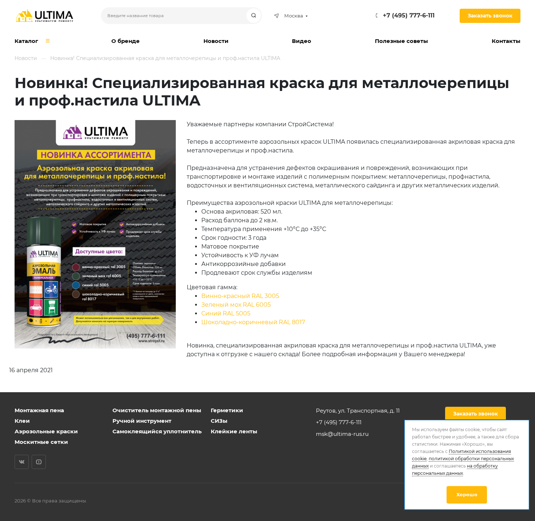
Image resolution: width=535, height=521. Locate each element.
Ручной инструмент (141, 420)
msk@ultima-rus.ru (342, 433)
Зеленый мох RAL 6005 (236, 304)
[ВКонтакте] (22, 462)
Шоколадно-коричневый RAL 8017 (253, 322)
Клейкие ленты (234, 431)
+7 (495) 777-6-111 (409, 15)
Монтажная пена (39, 410)
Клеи (22, 420)
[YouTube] (39, 462)
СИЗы (219, 420)
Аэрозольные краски (46, 431)
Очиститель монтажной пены (156, 410)
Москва (293, 16)
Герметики (227, 410)
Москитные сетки (41, 441)
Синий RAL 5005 (225, 313)
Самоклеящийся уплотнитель (157, 431)
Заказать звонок (490, 15)
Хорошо (466, 494)
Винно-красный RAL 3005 (240, 296)
